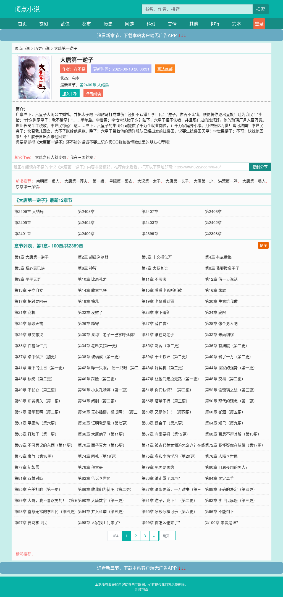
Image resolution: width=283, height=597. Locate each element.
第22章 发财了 (90, 312)
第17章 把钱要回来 (30, 301)
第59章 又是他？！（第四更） (167, 411)
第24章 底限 (215, 312)
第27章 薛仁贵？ (156, 323)
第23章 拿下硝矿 (156, 312)
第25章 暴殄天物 (28, 323)
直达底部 (165, 69)
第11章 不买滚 (154, 279)
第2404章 (86, 222)
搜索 (260, 9)
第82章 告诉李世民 (94, 478)
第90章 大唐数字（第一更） (102, 500)
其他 (193, 23)
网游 (129, 23)
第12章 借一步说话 (221, 279)
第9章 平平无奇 (27, 279)
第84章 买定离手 (219, 478)
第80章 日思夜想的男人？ (227, 467)
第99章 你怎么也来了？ (162, 522)
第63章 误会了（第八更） (164, 423)
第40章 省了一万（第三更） (229, 356)
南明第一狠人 (47, 181)
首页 (22, 23)
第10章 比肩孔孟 (92, 279)
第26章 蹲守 (88, 323)
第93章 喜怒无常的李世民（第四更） (46, 511)
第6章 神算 (87, 268)
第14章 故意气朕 (92, 290)
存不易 (79, 69)
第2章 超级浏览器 (93, 257)
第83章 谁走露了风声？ (162, 478)
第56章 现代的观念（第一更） (231, 400)
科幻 (150, 23)
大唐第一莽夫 (76, 181)
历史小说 (42, 48)
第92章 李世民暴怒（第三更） (231, 500)
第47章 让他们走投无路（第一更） (171, 378)
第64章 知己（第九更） (225, 423)
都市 (86, 23)
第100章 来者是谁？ (222, 522)
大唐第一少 (203, 181)
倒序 (263, 245)
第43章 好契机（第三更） (164, 367)
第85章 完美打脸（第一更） (38, 489)
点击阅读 (93, 93)
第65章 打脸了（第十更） (36, 434)
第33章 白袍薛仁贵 (30, 345)
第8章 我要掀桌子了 (222, 268)
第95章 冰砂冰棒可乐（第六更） (169, 511)
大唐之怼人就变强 (50, 157)
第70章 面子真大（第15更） (102, 445)
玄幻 (43, 23)
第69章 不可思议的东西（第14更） (44, 445)
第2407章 (150, 211)
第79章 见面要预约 (158, 467)
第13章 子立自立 (28, 290)
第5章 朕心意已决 (29, 268)
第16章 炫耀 (215, 290)
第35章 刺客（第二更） (162, 345)
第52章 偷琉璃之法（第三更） (231, 389)
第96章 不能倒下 (219, 511)
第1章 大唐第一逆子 (31, 257)
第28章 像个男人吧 (221, 323)
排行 (215, 23)
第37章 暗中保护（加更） (36, 356)
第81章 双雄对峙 (28, 478)
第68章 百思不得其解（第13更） (233, 434)
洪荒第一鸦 (227, 181)
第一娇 (98, 181)
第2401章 (22, 233)
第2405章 (22, 222)
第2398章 (213, 233)
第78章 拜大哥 (90, 467)
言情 (172, 23)
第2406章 (213, 211)
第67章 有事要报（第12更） (166, 434)
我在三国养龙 (81, 157)
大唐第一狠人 (254, 181)
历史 (108, 23)
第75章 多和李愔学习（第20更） (170, 456)
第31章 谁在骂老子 (158, 334)
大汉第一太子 (149, 181)
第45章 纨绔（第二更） (34, 378)
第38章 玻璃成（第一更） (100, 356)
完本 (236, 23)
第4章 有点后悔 (218, 257)
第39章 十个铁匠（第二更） (166, 356)
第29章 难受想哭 (28, 334)
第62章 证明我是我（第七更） (104, 423)
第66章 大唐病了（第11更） (102, 434)
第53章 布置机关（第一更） (38, 400)
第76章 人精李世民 (221, 456)
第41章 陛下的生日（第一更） (40, 367)
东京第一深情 (27, 186)
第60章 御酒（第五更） (225, 411)
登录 (259, 23)
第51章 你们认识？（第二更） (167, 389)
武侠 (65, 23)
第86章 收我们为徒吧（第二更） (106, 489)
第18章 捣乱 (88, 301)
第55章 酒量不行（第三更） (166, 400)
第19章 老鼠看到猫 (158, 301)
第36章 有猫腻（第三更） (227, 345)
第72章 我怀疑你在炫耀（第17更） (235, 445)
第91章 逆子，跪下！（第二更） (169, 500)
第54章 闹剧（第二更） (98, 400)
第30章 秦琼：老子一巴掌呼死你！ (108, 334)
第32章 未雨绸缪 (219, 334)
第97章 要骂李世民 (30, 522)
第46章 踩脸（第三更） (98, 378)
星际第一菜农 (120, 181)
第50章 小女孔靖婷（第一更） (104, 389)
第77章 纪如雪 (26, 467)
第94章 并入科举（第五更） (102, 511)
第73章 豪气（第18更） (34, 456)
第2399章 (150, 233)
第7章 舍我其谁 (155, 268)
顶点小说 (27, 9)
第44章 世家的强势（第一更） (231, 367)
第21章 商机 (24, 312)
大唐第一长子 (177, 181)
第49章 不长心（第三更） (36, 389)
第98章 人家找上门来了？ (100, 522)
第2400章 (86, 233)
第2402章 (213, 222)
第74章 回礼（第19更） (98, 456)
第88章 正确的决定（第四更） (231, 489)
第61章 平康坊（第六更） (36, 423)
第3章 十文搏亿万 (157, 257)
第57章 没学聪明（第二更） (38, 411)
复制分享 (260, 167)
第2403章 (150, 222)
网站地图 (141, 589)
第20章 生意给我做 (221, 301)
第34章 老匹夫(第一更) (97, 345)
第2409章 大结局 (94, 84)
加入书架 (70, 93)
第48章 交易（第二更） (225, 378)
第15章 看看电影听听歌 (162, 290)
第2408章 (86, 211)
